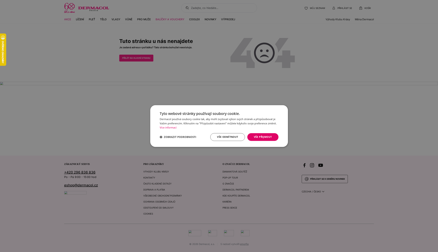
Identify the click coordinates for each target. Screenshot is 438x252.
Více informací (168, 127)
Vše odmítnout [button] (227, 136)
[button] (178, 137)
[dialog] (219, 126)
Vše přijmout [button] (263, 136)
